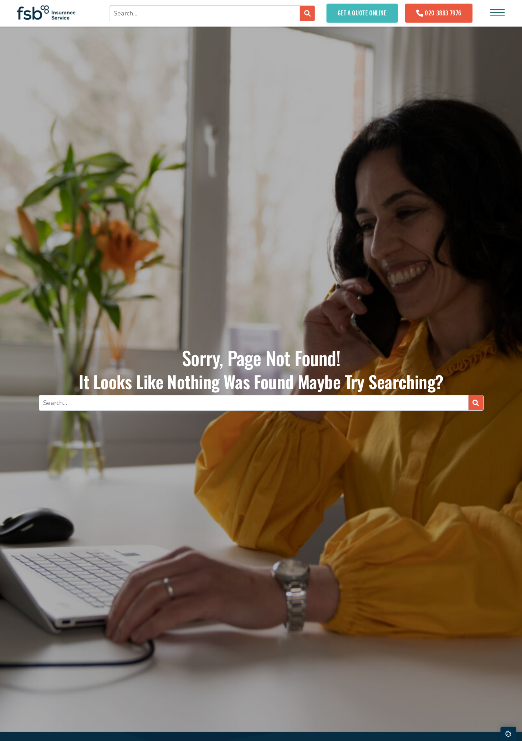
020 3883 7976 (443, 13)
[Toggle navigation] (497, 13)
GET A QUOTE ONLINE (362, 13)
